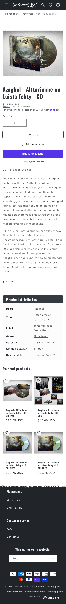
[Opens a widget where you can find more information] (51, 598)
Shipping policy (55, 591)
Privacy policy (54, 586)
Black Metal (41, 336)
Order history (14, 507)
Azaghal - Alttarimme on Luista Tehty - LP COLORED (16, 465)
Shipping (6, 106)
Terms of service (14, 591)
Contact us (13, 536)
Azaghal (39, 308)
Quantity (7, 116)
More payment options (33, 161)
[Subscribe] (53, 558)
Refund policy (34, 597)
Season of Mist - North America (29, 586)
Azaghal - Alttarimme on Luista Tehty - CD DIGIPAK (16, 413)
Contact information (35, 591)
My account (13, 500)
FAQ (9, 529)
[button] (6, 5)
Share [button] (9, 281)
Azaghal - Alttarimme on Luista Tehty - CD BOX (48, 413)
